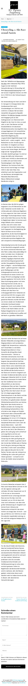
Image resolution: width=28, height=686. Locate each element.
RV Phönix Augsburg (15, 11)
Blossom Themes (6, 682)
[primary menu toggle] (2, 8)
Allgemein (4, 27)
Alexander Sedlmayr (8, 39)
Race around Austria (11, 90)
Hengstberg (5, 418)
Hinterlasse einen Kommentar (9, 41)
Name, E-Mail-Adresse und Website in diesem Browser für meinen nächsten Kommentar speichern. (14, 659)
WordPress (22, 682)
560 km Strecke (15, 115)
